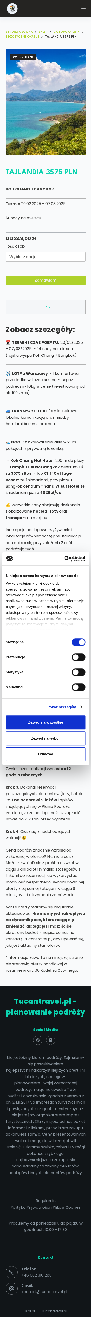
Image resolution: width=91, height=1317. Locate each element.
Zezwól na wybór (45, 738)
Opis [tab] (45, 307)
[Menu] (83, 8)
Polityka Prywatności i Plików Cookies (45, 1207)
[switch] (78, 657)
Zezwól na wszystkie (45, 722)
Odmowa (45, 754)
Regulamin (46, 1201)
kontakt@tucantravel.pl (44, 1291)
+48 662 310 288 (36, 1275)
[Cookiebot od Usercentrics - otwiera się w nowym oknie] (64, 559)
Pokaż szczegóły (61, 707)
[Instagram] (50, 1040)
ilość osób (15, 246)
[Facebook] (37, 1040)
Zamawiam (46, 280)
